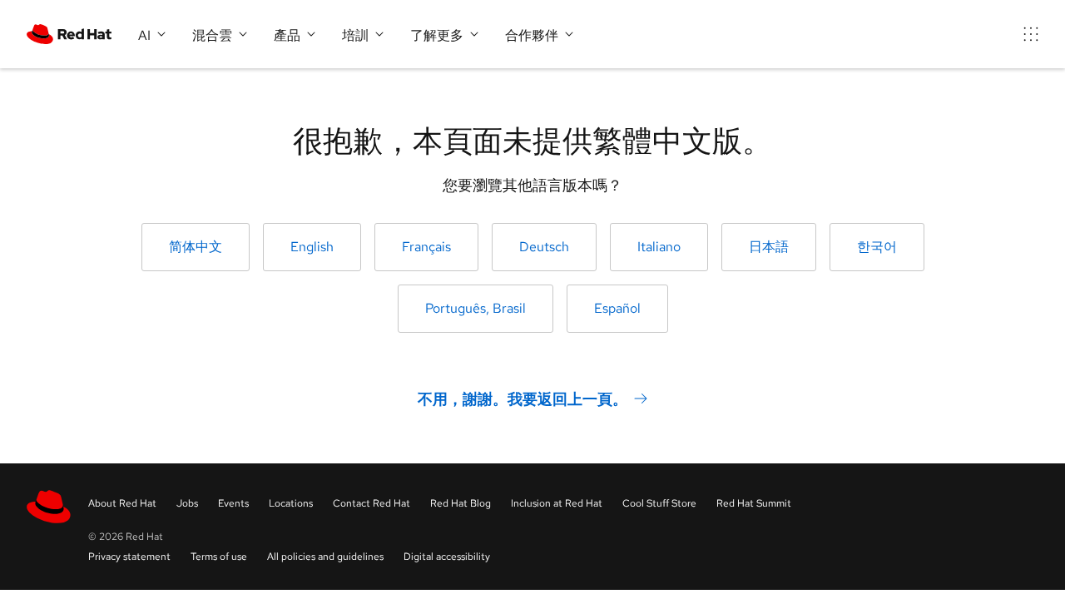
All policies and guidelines (325, 556)
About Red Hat (122, 503)
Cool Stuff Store (659, 503)
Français (426, 246)
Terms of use (219, 556)
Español (617, 308)
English (312, 246)
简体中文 (195, 246)
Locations (291, 503)
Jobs (187, 503)
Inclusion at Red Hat (556, 503)
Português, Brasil (475, 308)
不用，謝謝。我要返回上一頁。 (522, 398)
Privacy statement (129, 556)
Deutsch (544, 246)
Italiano (659, 246)
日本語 (769, 246)
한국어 (877, 246)
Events (233, 503)
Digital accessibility (447, 556)
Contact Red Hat (371, 503)
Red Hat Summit (753, 503)
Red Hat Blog (460, 503)
